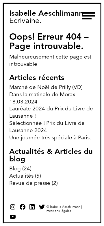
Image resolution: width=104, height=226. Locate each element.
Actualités (21, 175)
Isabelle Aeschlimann (46, 13)
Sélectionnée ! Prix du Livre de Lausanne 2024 (47, 127)
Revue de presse (29, 183)
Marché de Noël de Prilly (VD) (46, 87)
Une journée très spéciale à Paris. (50, 137)
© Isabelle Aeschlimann (63, 207)
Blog (15, 168)
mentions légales (59, 211)
